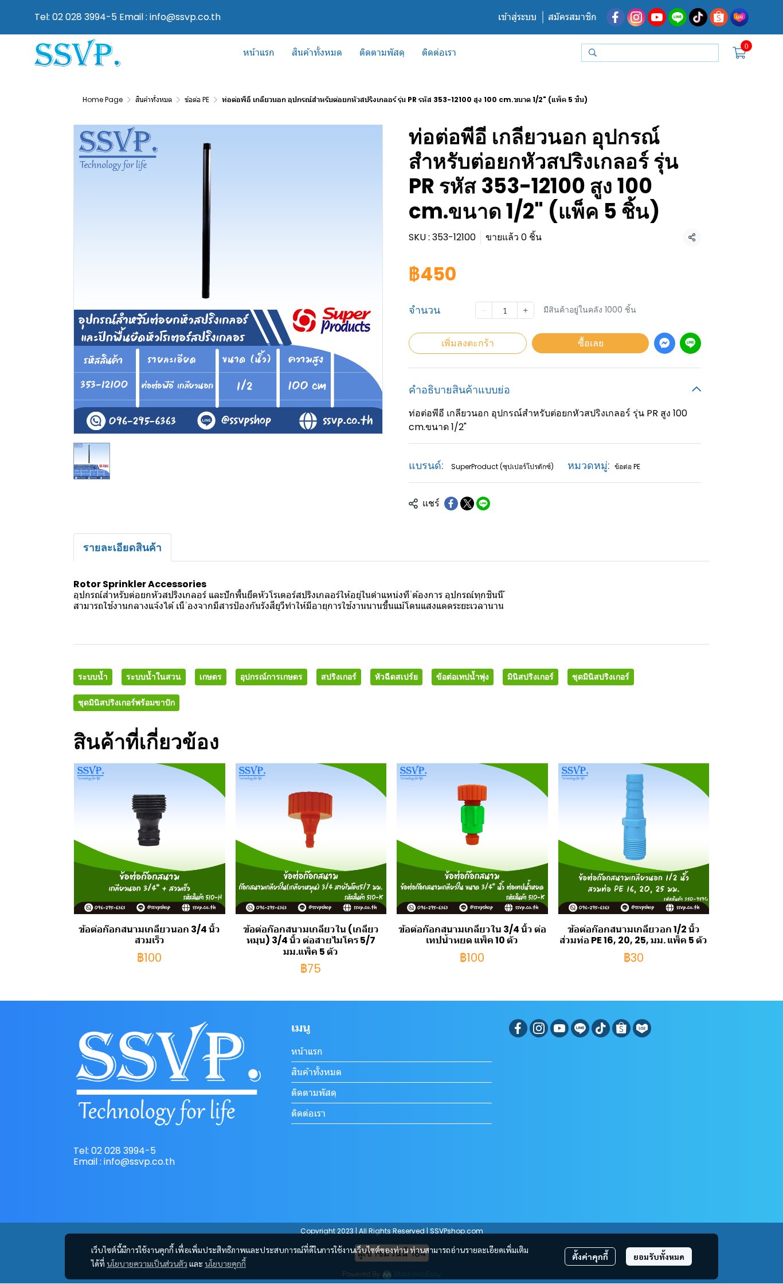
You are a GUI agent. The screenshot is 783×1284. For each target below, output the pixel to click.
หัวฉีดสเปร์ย (396, 676)
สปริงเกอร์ (339, 676)
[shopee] (719, 17)
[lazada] (739, 17)
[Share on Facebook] (451, 503)
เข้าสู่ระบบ (517, 17)
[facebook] (615, 17)
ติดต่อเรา (308, 1113)
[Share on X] (467, 503)
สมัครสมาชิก (572, 17)
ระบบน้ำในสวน (153, 676)
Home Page (103, 99)
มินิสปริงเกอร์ (530, 676)
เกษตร (210, 676)
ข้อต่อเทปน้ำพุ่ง (462, 676)
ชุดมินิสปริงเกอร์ (600, 676)
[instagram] (636, 17)
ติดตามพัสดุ (313, 1092)
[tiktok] (698, 17)
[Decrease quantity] (484, 310)
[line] (677, 17)
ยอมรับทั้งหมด (658, 1256)
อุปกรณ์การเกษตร (271, 676)
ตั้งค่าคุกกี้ (590, 1256)
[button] (650, 53)
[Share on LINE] (483, 503)
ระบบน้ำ (93, 676)
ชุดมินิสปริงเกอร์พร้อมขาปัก (126, 702)
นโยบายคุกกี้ (225, 1263)
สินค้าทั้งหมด (153, 99)
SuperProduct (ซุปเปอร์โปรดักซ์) (502, 466)
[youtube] (657, 17)
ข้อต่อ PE (197, 99)
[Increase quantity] (526, 310)
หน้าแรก (307, 1051)
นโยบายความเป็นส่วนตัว (147, 1263)
